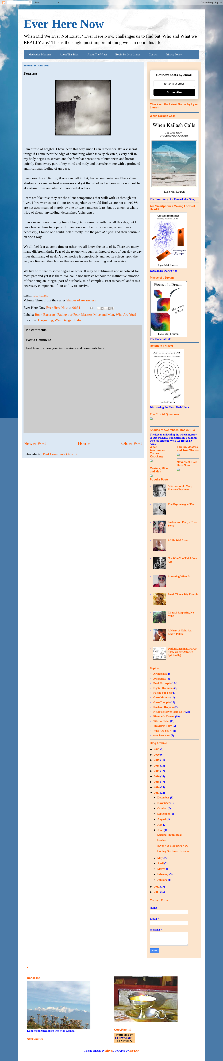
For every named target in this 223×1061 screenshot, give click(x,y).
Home (84, 443)
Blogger (134, 1050)
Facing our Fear (68, 314)
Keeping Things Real (169, 834)
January (162, 879)
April (160, 863)
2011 (157, 892)
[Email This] (99, 308)
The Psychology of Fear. (182, 504)
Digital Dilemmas (163, 688)
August (162, 819)
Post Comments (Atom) (60, 454)
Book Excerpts (45, 314)
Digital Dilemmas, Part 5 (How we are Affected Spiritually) (182, 652)
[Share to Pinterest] (112, 308)
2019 (157, 760)
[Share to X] (105, 308)
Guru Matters (161, 697)
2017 (157, 771)
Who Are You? (126, 314)
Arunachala (160, 673)
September (164, 813)
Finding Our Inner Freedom (173, 851)
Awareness (159, 678)
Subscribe (174, 92)
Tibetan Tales (161, 721)
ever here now (161, 735)
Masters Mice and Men (97, 314)
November (163, 802)
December (163, 797)
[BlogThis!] (102, 308)
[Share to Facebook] (109, 308)
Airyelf (109, 1050)
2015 (157, 781)
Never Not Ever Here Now (169, 711)
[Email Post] (91, 307)
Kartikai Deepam (163, 707)
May (160, 858)
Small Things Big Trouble (183, 594)
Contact (153, 54)
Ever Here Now (64, 24)
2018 (157, 765)
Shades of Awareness (81, 300)
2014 (157, 787)
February (163, 874)
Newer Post (35, 443)
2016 (157, 776)
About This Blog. (69, 54)
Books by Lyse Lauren (127, 54)
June (160, 830)
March (161, 868)
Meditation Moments (40, 54)
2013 (157, 792)
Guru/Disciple (161, 702)
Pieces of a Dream (163, 716)
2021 (157, 749)
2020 (157, 754)
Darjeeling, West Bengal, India (60, 320)
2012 (157, 886)
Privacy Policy (174, 54)
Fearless (161, 840)
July (160, 824)
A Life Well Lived (178, 540)
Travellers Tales (162, 725)
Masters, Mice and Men (40, 296)
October (162, 808)
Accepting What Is (179, 576)
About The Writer (97, 54)
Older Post (131, 443)
